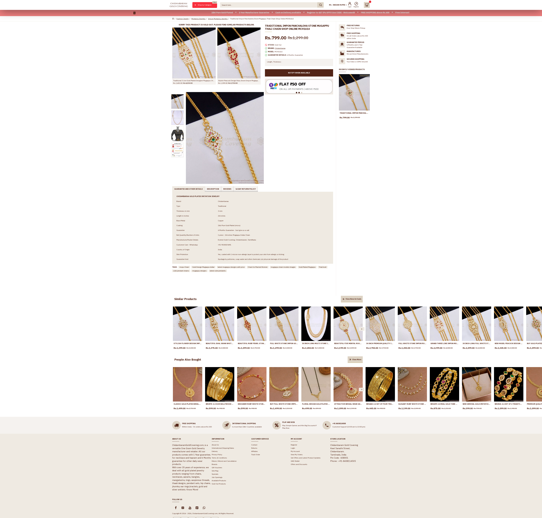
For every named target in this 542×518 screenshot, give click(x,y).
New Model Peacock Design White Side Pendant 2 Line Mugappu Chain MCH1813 (509, 343)
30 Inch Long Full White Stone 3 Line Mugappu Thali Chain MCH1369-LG (477, 343)
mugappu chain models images (283, 267)
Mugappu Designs (198, 19)
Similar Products (185, 299)
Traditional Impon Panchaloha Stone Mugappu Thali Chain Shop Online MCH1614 (354, 113)
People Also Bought (187, 359)
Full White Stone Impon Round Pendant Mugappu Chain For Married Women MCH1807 (412, 343)
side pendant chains (181, 271)
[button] (174, 329)
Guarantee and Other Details (188, 189)
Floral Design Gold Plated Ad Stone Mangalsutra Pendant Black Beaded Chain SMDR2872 (316, 404)
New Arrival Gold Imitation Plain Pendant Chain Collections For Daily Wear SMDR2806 (477, 404)
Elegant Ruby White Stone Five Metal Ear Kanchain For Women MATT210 (412, 404)
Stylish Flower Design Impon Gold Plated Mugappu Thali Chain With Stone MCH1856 (188, 343)
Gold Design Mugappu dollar (203, 267)
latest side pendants (218, 271)
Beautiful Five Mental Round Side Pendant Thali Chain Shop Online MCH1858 (348, 343)
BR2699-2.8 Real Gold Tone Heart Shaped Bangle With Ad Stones (444, 404)
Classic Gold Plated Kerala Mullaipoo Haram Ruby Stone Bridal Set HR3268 (188, 404)
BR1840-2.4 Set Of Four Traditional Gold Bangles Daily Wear (380, 404)
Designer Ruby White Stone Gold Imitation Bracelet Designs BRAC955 (252, 404)
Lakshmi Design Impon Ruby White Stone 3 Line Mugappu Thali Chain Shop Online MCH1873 (206, 80)
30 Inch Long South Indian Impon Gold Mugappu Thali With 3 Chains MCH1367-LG (251, 80)
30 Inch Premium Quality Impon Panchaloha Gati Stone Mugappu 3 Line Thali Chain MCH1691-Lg (380, 343)
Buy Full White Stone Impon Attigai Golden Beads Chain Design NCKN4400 (284, 404)
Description (213, 189)
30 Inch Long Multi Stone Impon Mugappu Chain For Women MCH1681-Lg (316, 343)
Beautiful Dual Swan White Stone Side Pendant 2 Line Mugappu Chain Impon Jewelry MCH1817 (220, 343)
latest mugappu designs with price (231, 267)
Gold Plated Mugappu (307, 267)
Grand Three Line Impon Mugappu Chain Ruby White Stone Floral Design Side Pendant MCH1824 (444, 343)
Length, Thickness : (274, 62)
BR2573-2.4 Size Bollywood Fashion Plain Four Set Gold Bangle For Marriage (220, 404)
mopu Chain (184, 267)
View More (356, 359)
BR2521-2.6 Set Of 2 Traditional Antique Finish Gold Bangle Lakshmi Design (509, 404)
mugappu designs (199, 271)
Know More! (192, 489)
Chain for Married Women (257, 267)
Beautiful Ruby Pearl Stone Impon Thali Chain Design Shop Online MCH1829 (252, 343)
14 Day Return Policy (246, 189)
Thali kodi (322, 267)
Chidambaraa (280, 48)
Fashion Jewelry (182, 19)
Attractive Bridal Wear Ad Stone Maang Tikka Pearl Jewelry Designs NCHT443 (348, 404)
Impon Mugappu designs (218, 19)
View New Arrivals (353, 299)
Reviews (227, 189)
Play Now (285, 428)
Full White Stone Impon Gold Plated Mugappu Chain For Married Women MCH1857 (284, 343)
